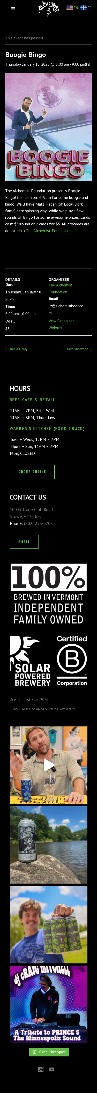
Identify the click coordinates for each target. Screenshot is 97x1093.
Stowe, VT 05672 (26, 516)
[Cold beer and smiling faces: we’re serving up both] (48, 924)
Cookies (25, 709)
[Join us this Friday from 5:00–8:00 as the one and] (48, 1004)
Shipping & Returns (45, 709)
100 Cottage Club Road (31, 509)
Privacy (14, 709)
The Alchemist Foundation (49, 230)
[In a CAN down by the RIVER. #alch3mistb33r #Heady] (48, 845)
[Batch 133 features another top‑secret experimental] (48, 765)
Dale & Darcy (17, 348)
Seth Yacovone (78, 348)
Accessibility (67, 709)
